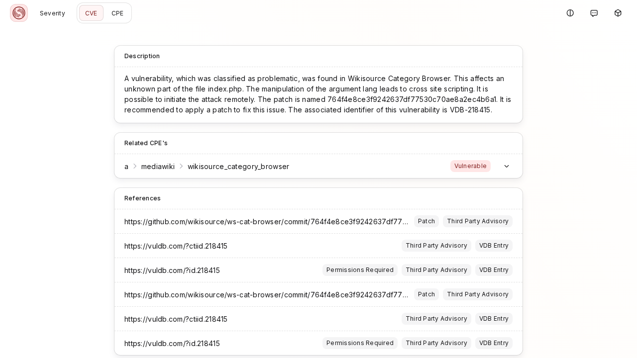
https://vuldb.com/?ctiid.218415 (176, 246)
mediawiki (158, 166)
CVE (91, 13)
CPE (117, 13)
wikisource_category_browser (239, 166)
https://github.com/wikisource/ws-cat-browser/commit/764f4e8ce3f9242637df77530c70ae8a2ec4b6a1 (301, 221)
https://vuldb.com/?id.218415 (172, 270)
